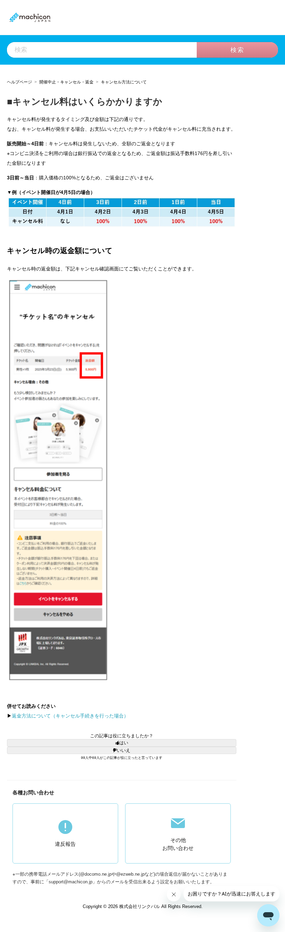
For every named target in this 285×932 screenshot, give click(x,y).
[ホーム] (29, 17)
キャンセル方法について (124, 81)
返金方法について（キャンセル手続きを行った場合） (70, 716)
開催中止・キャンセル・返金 (66, 81)
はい (123, 742)
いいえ (123, 750)
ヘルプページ (19, 81)
